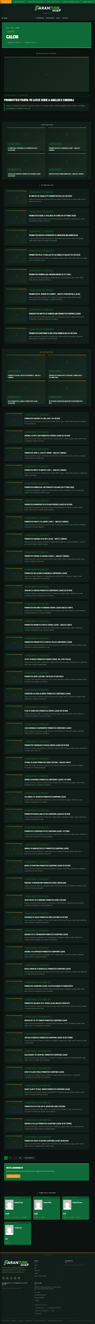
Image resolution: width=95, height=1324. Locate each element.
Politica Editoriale (39, 1297)
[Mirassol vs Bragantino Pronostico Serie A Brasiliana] (14, 884)
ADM (52, 1310)
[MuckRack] (15, 1278)
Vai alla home (13, 1176)
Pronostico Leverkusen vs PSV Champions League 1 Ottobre (47, 831)
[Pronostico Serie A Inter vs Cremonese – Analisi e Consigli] (26, 362)
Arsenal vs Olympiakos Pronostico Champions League (44, 951)
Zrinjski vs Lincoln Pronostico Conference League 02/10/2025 (48, 590)
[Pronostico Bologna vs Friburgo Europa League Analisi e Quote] (14, 609)
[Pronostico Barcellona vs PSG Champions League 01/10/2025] (14, 815)
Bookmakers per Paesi (54, 1307)
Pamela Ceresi (77, 1202)
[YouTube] (7, 1278)
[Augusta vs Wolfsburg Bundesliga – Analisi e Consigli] (67, 160)
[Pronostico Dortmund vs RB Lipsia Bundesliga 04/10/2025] (16, 335)
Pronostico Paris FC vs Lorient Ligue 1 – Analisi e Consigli (46, 521)
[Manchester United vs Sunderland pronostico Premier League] (16, 315)
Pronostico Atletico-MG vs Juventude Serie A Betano (44, 1106)
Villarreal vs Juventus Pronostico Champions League (45, 797)
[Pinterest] (19, 1278)
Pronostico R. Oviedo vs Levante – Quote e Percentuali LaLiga (54, 294)
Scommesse (40, 18)
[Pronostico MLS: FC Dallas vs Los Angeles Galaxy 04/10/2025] (16, 256)
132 (20, 1158)
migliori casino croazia (53, 1)
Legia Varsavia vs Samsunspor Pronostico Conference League (47, 728)
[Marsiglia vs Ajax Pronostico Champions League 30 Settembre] (14, 1125)
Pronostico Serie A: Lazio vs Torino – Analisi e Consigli (45, 453)
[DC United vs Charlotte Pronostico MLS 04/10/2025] (16, 198)
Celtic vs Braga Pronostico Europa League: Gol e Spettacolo (47, 659)
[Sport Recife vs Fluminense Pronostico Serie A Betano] (14, 901)
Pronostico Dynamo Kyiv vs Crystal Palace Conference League (48, 642)
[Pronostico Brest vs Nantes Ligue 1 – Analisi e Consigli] (14, 471)
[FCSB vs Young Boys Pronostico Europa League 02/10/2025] (14, 712)
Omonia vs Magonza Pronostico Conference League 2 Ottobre (47, 779)
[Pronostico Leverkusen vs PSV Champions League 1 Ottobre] (14, 832)
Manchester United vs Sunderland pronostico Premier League (55, 313)
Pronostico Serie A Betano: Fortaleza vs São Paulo (43, 676)
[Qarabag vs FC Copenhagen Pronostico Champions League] (14, 935)
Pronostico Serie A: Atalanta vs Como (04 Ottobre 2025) (52, 215)
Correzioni (29, 1320)
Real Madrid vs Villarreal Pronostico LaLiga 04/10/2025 (22, 402)
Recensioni (50, 18)
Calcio (36, 1265)
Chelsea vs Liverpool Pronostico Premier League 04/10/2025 (24, 175)
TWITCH (78, 1217)
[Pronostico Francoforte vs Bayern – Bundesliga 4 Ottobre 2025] (67, 362)
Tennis (36, 1273)
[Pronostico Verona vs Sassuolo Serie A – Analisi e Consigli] (14, 557)
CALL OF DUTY (15, 1217)
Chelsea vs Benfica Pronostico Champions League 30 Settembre (48, 1037)
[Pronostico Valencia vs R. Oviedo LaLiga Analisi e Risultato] (14, 1004)
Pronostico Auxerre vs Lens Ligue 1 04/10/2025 (42, 418)
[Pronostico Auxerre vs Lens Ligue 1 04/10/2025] (14, 420)
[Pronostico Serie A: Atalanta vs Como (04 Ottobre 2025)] (16, 217)
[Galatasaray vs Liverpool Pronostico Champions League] (14, 1056)
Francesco (18, 1228)
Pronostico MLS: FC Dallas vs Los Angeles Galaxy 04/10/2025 (54, 255)
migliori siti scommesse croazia (71, 1)
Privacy (14, 1320)
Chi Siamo (37, 1292)
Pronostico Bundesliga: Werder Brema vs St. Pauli (50, 274)
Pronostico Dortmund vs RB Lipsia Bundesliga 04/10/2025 (53, 333)
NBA (35, 1268)
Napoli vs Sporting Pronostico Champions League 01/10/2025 (47, 865)
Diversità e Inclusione (55, 1320)
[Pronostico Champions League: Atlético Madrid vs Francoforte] (14, 987)
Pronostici (37, 1270)
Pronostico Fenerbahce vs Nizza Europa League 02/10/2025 (46, 745)
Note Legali (5, 1320)
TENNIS (43, 1217)
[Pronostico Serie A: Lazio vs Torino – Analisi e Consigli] (14, 454)
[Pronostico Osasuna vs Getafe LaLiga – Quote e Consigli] (14, 540)
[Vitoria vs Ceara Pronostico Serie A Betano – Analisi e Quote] (14, 763)
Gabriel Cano (19, 1202)
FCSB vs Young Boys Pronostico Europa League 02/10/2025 (46, 711)
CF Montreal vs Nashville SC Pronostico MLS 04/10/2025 (22, 149)
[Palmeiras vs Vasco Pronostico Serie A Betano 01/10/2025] (14, 918)
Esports (65, 18)
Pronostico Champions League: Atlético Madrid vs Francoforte (48, 986)
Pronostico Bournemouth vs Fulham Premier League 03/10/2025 (48, 504)
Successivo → (29, 1158)
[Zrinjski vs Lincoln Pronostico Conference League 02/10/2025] (14, 591)
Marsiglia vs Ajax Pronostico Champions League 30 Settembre (48, 1123)
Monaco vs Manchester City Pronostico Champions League (46, 848)
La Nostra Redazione (40, 1295)
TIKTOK (72, 1217)
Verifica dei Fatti (40, 1320)
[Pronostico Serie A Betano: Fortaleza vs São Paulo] (14, 677)
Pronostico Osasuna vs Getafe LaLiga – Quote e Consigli (45, 539)
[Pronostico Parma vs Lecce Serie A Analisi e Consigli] (46, 74)
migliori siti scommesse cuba (35, 1)
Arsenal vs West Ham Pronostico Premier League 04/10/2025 (47, 435)
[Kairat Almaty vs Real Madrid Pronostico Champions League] (14, 1090)
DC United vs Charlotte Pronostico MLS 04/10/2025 (50, 196)
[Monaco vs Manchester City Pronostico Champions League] (14, 849)
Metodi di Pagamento (42, 1310)
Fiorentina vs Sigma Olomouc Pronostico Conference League (47, 693)
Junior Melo (47, 1202)
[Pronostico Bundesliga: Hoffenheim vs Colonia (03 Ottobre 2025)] (14, 488)
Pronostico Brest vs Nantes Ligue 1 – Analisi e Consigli (45, 470)
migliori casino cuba (19, 1)
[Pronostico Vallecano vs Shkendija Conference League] (14, 574)
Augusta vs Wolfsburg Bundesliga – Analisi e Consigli (66, 174)
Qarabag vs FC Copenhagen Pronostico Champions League (46, 934)
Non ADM (38, 1313)
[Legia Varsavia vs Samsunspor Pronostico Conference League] (14, 729)
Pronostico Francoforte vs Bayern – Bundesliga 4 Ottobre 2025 (65, 376)
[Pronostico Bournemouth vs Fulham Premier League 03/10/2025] (14, 505)
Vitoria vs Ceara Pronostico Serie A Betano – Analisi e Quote (47, 762)
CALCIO (8, 1217)
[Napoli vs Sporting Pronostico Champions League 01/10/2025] (14, 867)
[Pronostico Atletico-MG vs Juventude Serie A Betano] (14, 1107)
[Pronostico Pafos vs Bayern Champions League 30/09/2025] (14, 1142)
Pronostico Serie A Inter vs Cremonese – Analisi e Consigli (24, 376)
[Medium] (11, 1278)
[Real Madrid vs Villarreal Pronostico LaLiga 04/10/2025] (26, 388)
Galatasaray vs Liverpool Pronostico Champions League (45, 1055)
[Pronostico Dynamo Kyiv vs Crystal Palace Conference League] (14, 643)
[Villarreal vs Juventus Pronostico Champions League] (14, 798)
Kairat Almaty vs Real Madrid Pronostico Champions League (47, 1089)
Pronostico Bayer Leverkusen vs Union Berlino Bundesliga (53, 235)
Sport (58, 18)
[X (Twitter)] (3, 1278)
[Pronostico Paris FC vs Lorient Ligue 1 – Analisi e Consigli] (14, 523)
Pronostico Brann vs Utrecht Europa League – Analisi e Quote (48, 625)
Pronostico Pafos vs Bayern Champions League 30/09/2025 (46, 1141)
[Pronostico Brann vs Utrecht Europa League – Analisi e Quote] (14, 626)
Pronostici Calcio (14, 42)
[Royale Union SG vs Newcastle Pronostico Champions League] (14, 970)
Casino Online (40, 1307)
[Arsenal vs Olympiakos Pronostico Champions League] (14, 953)
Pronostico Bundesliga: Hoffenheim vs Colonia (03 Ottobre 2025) (49, 487)
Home (8, 27)
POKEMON (23, 1217)
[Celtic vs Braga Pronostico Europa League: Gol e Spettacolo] (14, 660)
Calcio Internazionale (40, 1276)
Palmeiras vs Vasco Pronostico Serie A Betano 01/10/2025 (46, 917)
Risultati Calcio (30, 42)
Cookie (21, 1320)
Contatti (36, 1300)
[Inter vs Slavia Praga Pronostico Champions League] (14, 1073)
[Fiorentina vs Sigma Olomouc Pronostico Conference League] (14, 695)
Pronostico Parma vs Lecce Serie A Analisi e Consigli (39, 100)
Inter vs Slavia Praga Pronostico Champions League (44, 1072)
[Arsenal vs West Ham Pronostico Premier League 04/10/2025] (14, 437)
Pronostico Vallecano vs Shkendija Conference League (45, 573)
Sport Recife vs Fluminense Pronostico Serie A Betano (45, 900)
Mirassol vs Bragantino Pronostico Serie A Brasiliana (45, 883)
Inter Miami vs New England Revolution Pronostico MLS (66, 402)
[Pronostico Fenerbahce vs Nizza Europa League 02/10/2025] (14, 746)
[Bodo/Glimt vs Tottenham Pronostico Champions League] (14, 1021)
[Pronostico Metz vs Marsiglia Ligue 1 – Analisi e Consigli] (67, 135)
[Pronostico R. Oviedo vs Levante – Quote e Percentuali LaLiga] (16, 296)
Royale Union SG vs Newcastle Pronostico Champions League (47, 969)
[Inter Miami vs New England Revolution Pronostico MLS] (67, 388)
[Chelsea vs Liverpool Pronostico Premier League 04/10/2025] (26, 160)
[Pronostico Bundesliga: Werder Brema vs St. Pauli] (16, 276)
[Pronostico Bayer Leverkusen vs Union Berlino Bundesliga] (16, 237)
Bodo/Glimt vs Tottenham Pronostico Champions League (45, 1020)
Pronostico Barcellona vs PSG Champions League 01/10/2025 (47, 814)
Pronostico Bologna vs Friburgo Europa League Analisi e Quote (48, 607)
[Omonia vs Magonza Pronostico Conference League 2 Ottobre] (14, 781)
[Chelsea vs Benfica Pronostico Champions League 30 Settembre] (14, 1039)
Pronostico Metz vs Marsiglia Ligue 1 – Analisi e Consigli (64, 149)
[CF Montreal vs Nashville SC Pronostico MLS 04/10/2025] (26, 135)
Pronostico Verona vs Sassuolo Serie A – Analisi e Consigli (46, 556)
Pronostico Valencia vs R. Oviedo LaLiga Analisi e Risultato (47, 1003)
